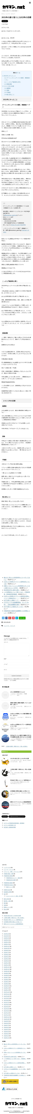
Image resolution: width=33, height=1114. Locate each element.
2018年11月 (7, 969)
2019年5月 (6, 956)
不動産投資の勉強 (8, 876)
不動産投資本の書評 (11, 880)
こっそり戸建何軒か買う (12, 82)
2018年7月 (6, 977)
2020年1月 (6, 944)
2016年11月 (7, 1017)
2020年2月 (6, 942)
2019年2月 (6, 963)
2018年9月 (6, 973)
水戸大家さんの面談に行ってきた (13, 607)
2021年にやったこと (9, 76)
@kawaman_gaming (10, 215)
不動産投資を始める (9, 885)
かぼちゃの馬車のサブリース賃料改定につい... (15, 1048)
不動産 (7, 92)
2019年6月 (6, 954)
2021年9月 (6, 936)
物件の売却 (6, 899)
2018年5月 (6, 981)
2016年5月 (6, 1029)
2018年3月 (6, 986)
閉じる (18, 72)
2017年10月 (7, 996)
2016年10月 (7, 1019)
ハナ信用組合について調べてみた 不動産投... (15, 1058)
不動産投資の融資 (8, 883)
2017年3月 (6, 1010)
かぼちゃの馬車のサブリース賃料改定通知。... (15, 1063)
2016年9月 (6, 1021)
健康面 (7, 88)
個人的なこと (9, 94)
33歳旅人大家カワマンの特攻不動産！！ (16, 1107)
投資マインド (9, 887)
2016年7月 (6, 1025)
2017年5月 (6, 1006)
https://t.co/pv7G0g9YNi (18, 225)
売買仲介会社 (7, 890)
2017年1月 (6, 1015)
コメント (6, 642)
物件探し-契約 (7, 901)
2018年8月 (6, 975)
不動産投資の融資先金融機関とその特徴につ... (15, 1075)
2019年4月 (6, 958)
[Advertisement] (16, 557)
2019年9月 (6, 950)
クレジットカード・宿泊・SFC (13, 896)
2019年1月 (6, 965)
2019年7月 (6, 952)
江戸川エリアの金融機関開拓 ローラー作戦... (15, 1069)
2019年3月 (6, 961)
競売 (5, 903)
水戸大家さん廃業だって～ (11, 600)
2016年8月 (6, 1023)
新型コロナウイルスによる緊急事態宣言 (20, 802)
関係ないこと (7, 907)
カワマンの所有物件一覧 (10, 825)
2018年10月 (7, 971)
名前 (5, 659)
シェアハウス (7, 867)
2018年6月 (6, 979)
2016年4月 (6, 1031)
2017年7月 (6, 1002)
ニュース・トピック (9, 625)
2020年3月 (6, 940)
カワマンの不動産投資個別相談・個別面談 (14, 823)
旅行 (5, 894)
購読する (5, 751)
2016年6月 (6, 1027)
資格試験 (8, 84)
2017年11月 (7, 994)
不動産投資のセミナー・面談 (13, 878)
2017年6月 (6, 1004)
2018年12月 (7, 967)
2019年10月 (7, 948)
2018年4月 (6, 983)
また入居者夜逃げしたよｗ (17, 692)
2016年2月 (6, 1035)
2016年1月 (6, 1038)
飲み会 (5, 909)
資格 (6, 90)
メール (6, 664)
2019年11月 (7, 946)
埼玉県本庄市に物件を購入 (11, 590)
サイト (5, 669)
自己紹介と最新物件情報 (10, 827)
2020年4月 (6, 938)
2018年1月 (6, 990)
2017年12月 (7, 992)
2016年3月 (6, 1033)
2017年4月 (6, 1008)
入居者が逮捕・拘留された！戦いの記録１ (17, 746)
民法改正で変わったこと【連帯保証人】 (20, 780)
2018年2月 (6, 988)
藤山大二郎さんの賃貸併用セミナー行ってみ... (15, 1044)
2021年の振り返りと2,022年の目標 (19, 758)
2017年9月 (6, 998)
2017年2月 (6, 1013)
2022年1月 (6, 934)
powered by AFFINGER (19, 1112)
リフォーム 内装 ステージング (12, 871)
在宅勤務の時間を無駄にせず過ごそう (20, 791)
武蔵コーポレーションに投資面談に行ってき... (15, 1052)
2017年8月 (6, 1000)
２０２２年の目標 (8, 86)
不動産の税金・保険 (9, 873)
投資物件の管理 (7, 892)
